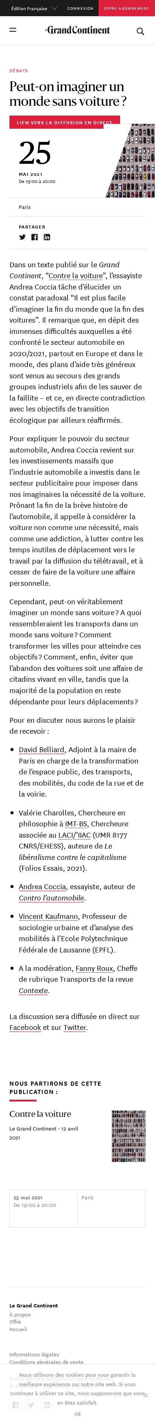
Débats (18, 70)
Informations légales (34, 1354)
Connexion (80, 8)
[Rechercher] (140, 29)
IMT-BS (76, 823)
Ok (77, 1413)
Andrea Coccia (42, 886)
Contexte (33, 989)
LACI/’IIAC (74, 834)
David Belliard (41, 748)
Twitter (75, 1026)
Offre (15, 1321)
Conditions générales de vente (46, 1361)
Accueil (18, 1329)
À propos (20, 1314)
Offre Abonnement (126, 8)
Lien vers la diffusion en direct (65, 122)
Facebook (25, 1026)
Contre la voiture (76, 275)
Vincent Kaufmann (48, 915)
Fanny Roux (94, 967)
